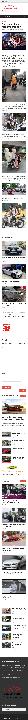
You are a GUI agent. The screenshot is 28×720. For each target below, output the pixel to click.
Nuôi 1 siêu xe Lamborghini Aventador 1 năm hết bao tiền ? (19, 618)
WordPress (9, 718)
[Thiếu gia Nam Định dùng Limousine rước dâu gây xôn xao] (14, 523)
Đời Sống (4, 21)
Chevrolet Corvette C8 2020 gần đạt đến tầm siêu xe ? (19, 450)
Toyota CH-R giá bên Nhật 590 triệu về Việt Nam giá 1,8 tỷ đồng (19, 627)
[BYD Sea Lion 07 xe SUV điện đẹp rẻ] (14, 279)
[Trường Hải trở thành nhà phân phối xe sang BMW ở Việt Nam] (14, 570)
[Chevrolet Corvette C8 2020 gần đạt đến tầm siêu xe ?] (6, 448)
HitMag (16, 718)
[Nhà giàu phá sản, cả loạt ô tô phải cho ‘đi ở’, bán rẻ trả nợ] (14, 302)
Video (14, 415)
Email (4, 373)
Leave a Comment (19, 29)
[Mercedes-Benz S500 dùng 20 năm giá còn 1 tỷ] (14, 256)
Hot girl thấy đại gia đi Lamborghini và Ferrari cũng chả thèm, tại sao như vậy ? (19, 645)
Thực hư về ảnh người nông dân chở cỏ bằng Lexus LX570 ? (18, 635)
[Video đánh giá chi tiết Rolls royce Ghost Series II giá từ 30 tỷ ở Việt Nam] (14, 499)
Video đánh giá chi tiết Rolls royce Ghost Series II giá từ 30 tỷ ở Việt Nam (13, 501)
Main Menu (8, 16)
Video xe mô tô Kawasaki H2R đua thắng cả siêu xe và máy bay (18, 433)
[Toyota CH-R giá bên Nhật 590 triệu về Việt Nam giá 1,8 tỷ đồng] (6, 625)
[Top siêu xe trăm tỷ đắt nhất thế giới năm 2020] (6, 457)
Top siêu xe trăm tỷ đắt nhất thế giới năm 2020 (18, 457)
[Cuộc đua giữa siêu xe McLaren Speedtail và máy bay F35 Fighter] (14, 399)
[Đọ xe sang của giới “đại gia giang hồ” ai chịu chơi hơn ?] (6, 440)
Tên (3, 367)
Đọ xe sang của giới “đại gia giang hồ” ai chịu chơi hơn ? (19, 441)
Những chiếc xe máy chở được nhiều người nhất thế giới (19, 610)
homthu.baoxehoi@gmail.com (13, 677)
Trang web (5, 380)
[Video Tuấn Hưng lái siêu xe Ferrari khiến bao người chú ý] (14, 546)
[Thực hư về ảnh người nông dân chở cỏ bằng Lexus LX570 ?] (6, 634)
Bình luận (5, 348)
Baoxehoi (12, 716)
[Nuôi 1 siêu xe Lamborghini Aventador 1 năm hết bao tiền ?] (6, 617)
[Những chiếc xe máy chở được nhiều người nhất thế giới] (6, 608)
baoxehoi (11, 29)
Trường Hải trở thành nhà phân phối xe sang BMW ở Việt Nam (12, 573)
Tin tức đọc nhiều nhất (7, 415)
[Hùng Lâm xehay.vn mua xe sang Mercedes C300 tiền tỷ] (14, 594)
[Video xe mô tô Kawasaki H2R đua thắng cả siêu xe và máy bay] (6, 432)
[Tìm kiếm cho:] (14, 390)
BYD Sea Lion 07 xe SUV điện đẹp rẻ (11, 281)
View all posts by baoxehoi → (18, 328)
